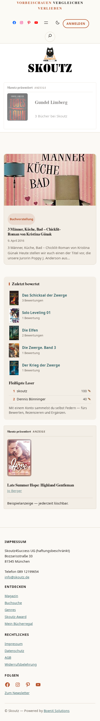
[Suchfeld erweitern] (50, 37)
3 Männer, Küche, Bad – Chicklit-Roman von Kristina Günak (34, 231)
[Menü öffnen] (46, 22)
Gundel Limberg (51, 102)
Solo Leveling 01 (36, 312)
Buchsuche (13, 603)
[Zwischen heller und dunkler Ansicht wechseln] (58, 22)
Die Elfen (30, 330)
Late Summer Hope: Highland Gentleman (40, 485)
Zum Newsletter (17, 693)
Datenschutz (14, 651)
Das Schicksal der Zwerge (44, 295)
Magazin (11, 596)
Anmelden (76, 24)
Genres (10, 610)
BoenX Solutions (57, 710)
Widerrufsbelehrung (21, 664)
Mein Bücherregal (19, 623)
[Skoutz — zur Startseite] (50, 60)
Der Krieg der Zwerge (41, 365)
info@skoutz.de (17, 577)
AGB (8, 657)
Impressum (14, 644)
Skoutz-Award (16, 616)
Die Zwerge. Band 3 (39, 347)
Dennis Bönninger (31, 399)
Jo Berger (14, 491)
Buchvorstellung (21, 219)
